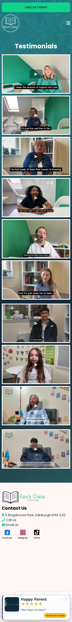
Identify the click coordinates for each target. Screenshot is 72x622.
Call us (11, 520)
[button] (68, 23)
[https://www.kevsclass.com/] (10, 23)
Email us (12, 525)
